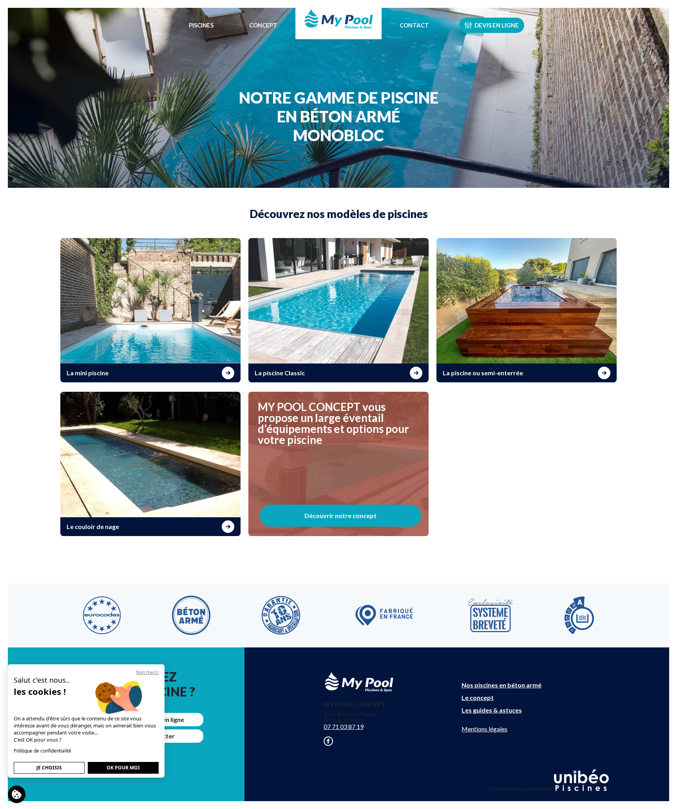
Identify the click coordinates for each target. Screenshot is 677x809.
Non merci (147, 672)
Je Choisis (49, 767)
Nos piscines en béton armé (501, 685)
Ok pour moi (123, 767)
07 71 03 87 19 (344, 726)
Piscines (201, 25)
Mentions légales (484, 729)
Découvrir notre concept (340, 515)
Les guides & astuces (492, 710)
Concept (263, 25)
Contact (414, 25)
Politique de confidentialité (42, 750)
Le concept (478, 697)
